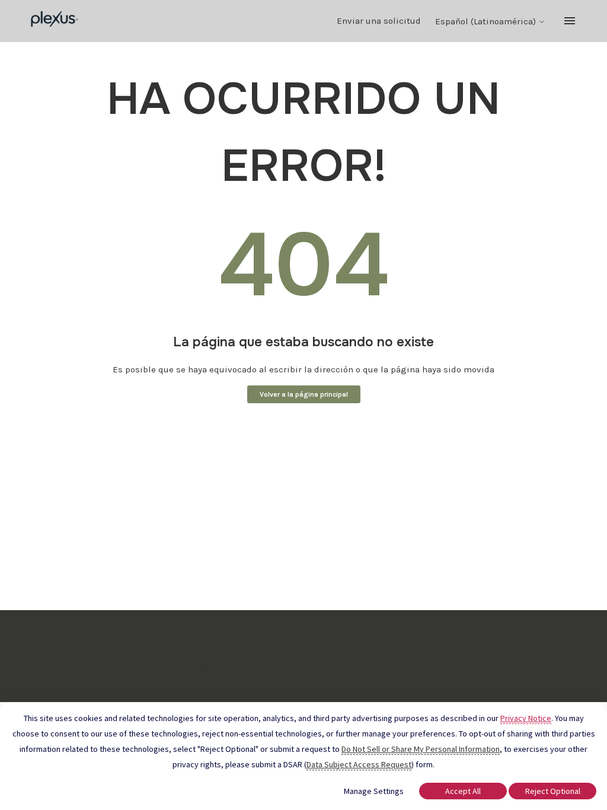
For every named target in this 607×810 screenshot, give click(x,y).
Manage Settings (374, 791)
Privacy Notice (525, 718)
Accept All (463, 791)
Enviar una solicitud (379, 20)
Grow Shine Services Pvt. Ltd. (277, 668)
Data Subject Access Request (358, 764)
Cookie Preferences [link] (303, 646)
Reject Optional (552, 791)
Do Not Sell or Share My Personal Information (420, 749)
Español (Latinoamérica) (486, 22)
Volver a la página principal (304, 394)
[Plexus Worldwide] (54, 21)
